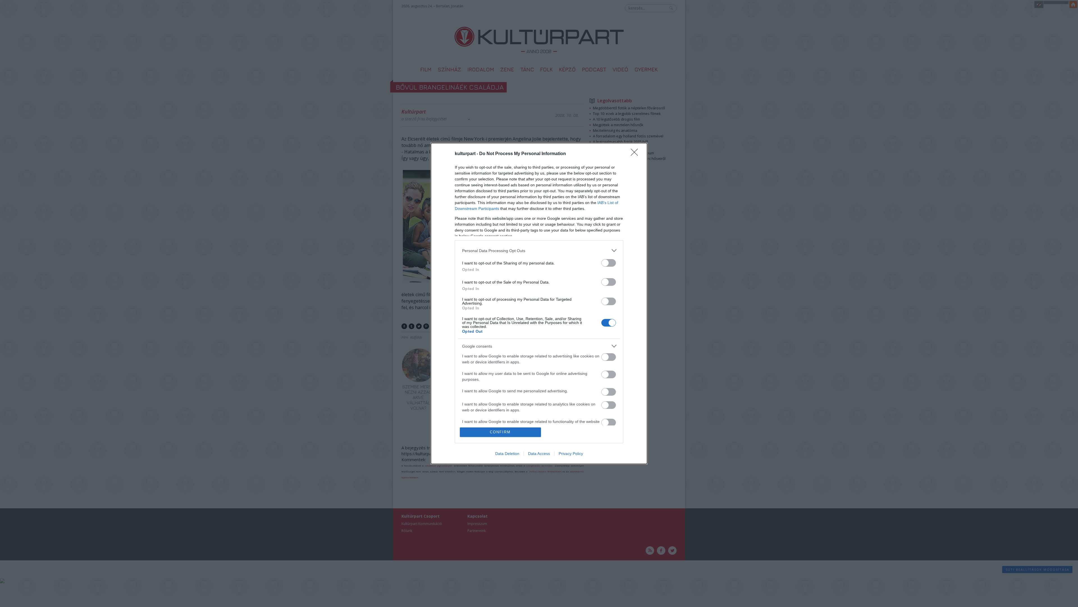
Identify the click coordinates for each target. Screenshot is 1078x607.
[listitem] (539, 250)
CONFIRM (500, 432)
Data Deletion (507, 453)
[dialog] (539, 303)
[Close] (636, 154)
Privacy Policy (571, 453)
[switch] (608, 263)
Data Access (539, 453)
